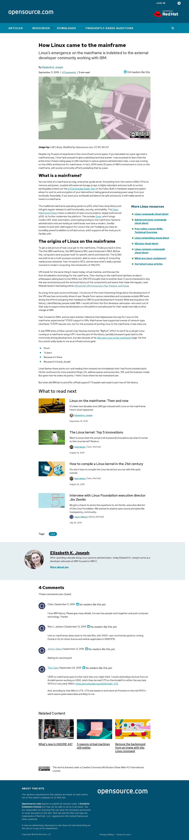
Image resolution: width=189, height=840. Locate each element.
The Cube (53, 667)
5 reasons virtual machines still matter (93, 745)
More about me (59, 567)
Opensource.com (31, 803)
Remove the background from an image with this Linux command (130, 747)
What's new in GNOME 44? (56, 744)
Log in (161, 3)
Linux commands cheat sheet (151, 214)
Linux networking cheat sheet (152, 237)
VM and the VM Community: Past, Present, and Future (101, 285)
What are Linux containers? (150, 258)
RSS (179, 3)
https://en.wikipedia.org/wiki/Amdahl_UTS (97, 683)
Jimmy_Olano (54, 648)
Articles (15, 28)
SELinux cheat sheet (146, 243)
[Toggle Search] (173, 28)
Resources (41, 28)
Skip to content (107, 218)
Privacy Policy (107, 834)
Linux (53, 534)
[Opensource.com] (30, 13)
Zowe (98, 216)
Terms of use (123, 834)
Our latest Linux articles (149, 264)
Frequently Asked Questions (109, 28)
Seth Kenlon (79, 447)
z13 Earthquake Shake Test (81, 188)
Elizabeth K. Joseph (52, 67)
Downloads (66, 28)
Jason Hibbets (81, 517)
